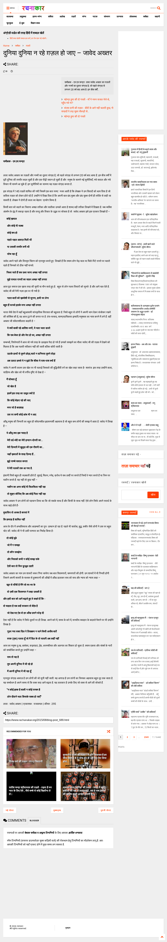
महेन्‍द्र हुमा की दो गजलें (74, 116)
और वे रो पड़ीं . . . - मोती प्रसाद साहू (145, 425)
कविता (50, 16)
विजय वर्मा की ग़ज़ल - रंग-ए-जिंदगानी (26, 761)
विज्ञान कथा (35, 23)
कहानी (157, 16)
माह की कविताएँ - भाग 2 (140, 588)
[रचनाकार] (33, 9)
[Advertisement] (140, 80)
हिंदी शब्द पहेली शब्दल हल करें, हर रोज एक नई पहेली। (28, 38)
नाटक (95, 16)
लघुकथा (23, 16)
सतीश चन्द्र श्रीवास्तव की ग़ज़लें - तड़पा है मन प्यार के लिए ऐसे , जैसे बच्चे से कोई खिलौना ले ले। (30, 791)
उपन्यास (120, 16)
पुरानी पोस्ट (106, 810)
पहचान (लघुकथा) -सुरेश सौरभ (143, 377)
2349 (146, 737)
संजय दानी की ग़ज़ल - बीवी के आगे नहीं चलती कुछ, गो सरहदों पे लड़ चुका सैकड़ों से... (87, 109)
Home (6, 45)
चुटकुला (10, 23)
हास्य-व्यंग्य (37, 16)
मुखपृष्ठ (67, 928)
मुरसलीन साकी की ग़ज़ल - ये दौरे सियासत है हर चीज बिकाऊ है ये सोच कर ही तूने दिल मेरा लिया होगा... (85, 758)
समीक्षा (145, 16)
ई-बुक (21, 23)
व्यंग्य (84, 16)
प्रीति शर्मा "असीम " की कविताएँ (143, 712)
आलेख (62, 16)
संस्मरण (107, 16)
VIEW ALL (154, 512)
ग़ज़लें (73, 16)
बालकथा (10, 16)
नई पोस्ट (10, 810)
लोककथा (133, 16)
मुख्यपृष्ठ (57, 810)
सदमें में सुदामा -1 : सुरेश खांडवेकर (144, 214)
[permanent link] (12, 71)
